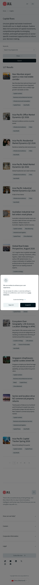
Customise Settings (19, 300)
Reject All (11, 305)
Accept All (28, 305)
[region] (19, 292)
